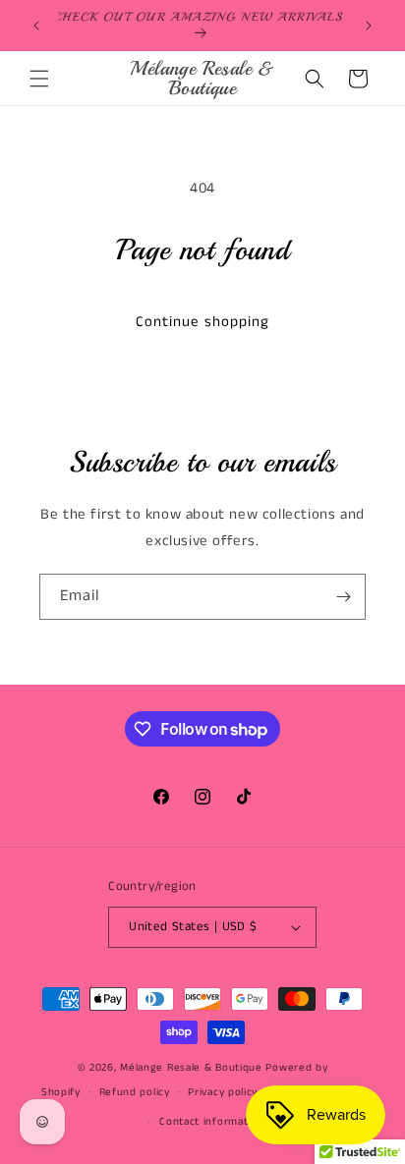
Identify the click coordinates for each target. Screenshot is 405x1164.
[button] (39, 78)
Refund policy (134, 1092)
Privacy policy (223, 1092)
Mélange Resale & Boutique (191, 1068)
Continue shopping (202, 321)
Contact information (211, 1122)
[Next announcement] (368, 25)
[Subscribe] (343, 597)
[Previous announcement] (36, 25)
